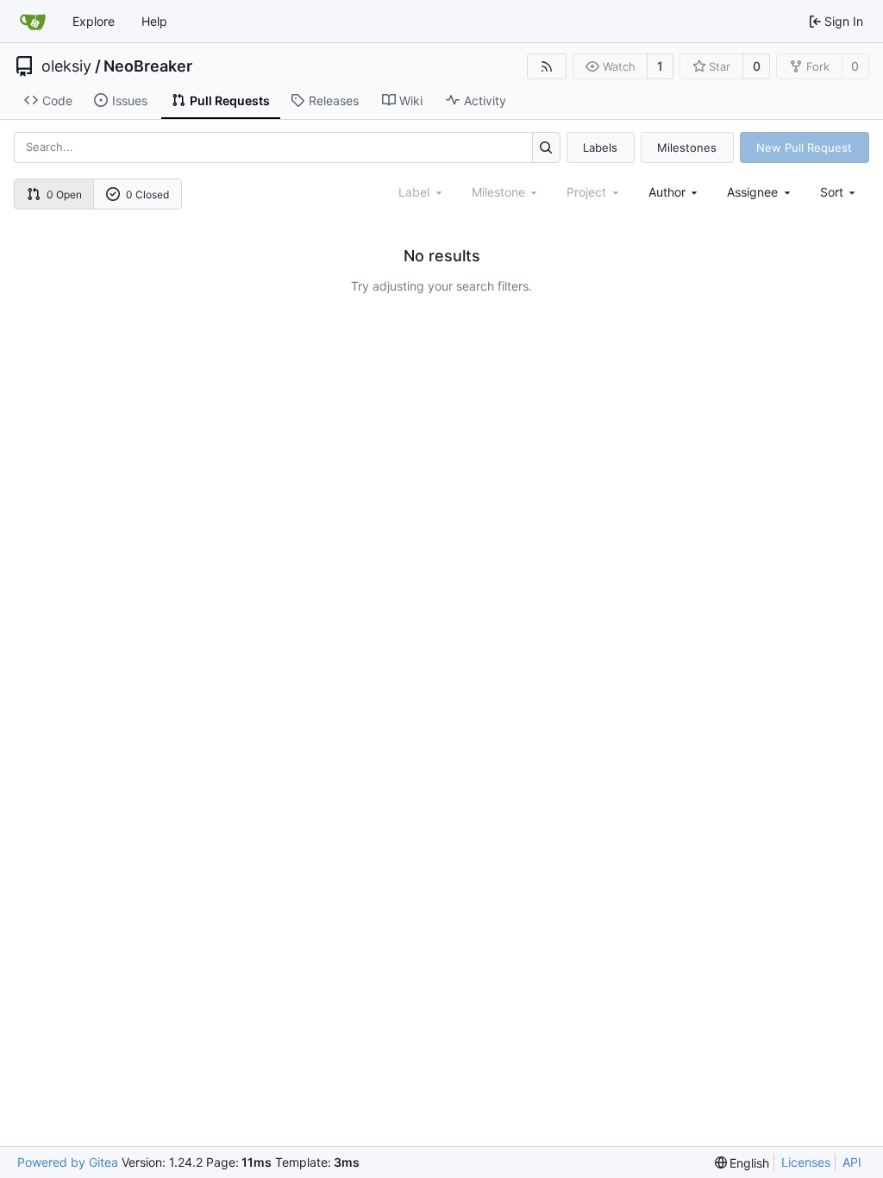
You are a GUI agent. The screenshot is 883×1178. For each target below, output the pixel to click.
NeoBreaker (147, 66)
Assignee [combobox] (752, 192)
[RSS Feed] (547, 66)
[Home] (33, 21)
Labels (600, 147)
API (851, 1162)
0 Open (64, 194)
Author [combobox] (667, 192)
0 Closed (147, 194)
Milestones (687, 147)
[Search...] (546, 147)
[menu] (839, 192)
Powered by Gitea (67, 1162)
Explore (93, 21)
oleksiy (66, 66)
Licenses (805, 1162)
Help (154, 21)
